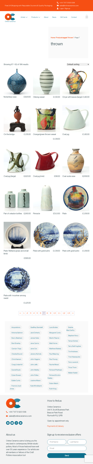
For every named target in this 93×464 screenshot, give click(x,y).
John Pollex (34, 375)
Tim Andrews (73, 351)
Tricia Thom (72, 367)
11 (59, 313)
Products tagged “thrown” (65, 38)
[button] (81, 18)
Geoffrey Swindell (36, 327)
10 (54, 313)
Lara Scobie (53, 327)
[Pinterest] (20, 423)
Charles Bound (17, 354)
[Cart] (85, 17)
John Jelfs (33, 364)
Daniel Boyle (16, 370)
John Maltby (34, 370)
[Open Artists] (26, 17)
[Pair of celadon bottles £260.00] (17, 197)
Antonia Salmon (17, 333)
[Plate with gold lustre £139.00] (46, 235)
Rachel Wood (54, 364)
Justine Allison (35, 380)
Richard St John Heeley (54, 376)
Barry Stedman (17, 338)
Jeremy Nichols (35, 354)
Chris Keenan (16, 359)
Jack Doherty (35, 333)
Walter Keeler (73, 373)
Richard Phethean (55, 370)
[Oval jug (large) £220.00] (17, 160)
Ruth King (52, 389)
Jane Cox (33, 349)
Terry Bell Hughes (74, 346)
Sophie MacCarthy (70, 328)
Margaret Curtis (55, 333)
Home (53, 38)
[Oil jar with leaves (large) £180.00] (75, 81)
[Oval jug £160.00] (75, 118)
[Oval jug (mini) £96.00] (46, 160)
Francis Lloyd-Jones (16, 387)
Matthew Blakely (55, 349)
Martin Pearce (54, 338)
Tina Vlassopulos (74, 357)
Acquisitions (16, 327)
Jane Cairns (34, 343)
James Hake (34, 338)
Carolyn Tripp (16, 349)
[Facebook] (8, 423)
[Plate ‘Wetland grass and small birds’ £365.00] (17, 235)
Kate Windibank (36, 386)
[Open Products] (39, 17)
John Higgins (35, 359)
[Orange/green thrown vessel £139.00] (46, 118)
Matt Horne (53, 343)
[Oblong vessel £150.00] (46, 81)
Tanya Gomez (73, 341)
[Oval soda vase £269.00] (75, 160)
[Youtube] (12, 423)
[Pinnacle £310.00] (46, 197)
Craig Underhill (17, 364)
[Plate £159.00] (75, 197)
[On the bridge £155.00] (17, 118)
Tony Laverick (73, 362)
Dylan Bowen (16, 375)
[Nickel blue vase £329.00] (17, 81)
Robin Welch (53, 383)
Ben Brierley (16, 343)
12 (64, 313)
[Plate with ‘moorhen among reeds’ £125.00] (17, 279)
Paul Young (53, 359)
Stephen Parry (73, 335)
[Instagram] (16, 423)
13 (68, 313)
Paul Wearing (54, 354)
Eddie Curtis (16, 380)
